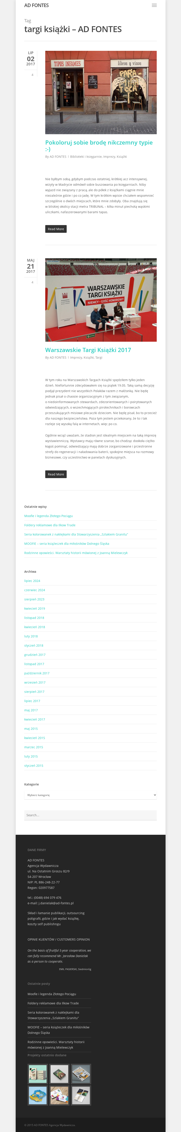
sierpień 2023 (34, 599)
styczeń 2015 (33, 765)
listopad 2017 (34, 664)
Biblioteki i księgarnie (86, 156)
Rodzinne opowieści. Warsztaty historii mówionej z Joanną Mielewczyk (76, 553)
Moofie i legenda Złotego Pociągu (48, 516)
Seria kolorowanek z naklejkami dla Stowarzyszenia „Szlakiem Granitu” (76, 534)
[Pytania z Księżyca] (81, 1074)
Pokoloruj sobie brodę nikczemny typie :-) (99, 145)
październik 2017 (36, 673)
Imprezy (109, 156)
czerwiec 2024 (34, 590)
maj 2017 (31, 710)
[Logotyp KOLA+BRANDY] (59, 1095)
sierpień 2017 (34, 692)
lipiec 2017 (32, 701)
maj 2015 (31, 729)
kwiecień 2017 (34, 719)
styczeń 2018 (33, 645)
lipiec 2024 (32, 581)
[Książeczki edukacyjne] (38, 1095)
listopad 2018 (34, 618)
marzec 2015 (33, 747)
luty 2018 (31, 636)
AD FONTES (36, 5)
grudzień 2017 (34, 655)
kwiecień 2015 (34, 738)
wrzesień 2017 (34, 682)
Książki (122, 156)
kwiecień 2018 (34, 627)
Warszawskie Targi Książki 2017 (88, 350)
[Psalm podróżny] (81, 1095)
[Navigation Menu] (154, 5)
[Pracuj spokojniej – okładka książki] (38, 1074)
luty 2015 (31, 756)
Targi (98, 357)
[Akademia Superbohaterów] (59, 1074)
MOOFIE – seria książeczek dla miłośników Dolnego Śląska (66, 543)
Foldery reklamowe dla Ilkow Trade (49, 525)
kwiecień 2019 (34, 608)
